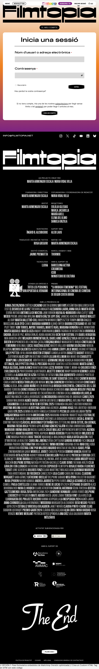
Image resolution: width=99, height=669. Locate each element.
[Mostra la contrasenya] (82, 75)
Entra (76, 87)
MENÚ (7, 3)
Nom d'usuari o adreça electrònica (47, 52)
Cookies (38, 660)
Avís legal (47, 660)
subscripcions (61, 104)
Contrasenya (30, 69)
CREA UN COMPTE (49, 113)
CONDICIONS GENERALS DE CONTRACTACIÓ (68, 660)
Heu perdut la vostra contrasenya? (30, 91)
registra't (39, 106)
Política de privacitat (24, 660)
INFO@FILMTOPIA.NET (18, 136)
